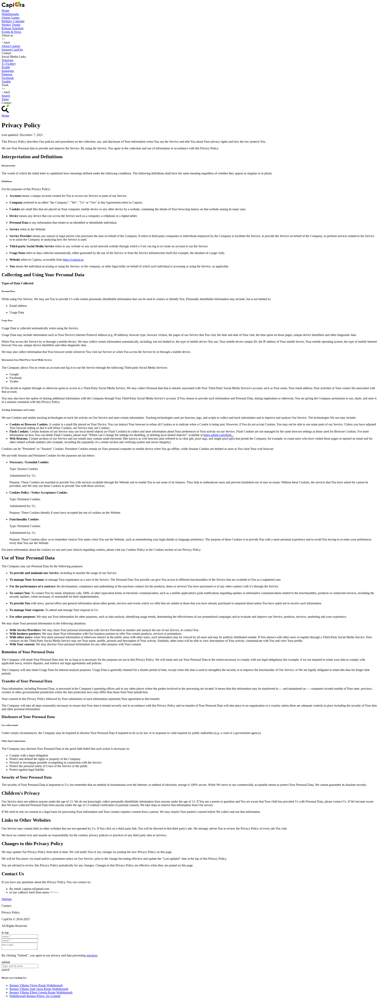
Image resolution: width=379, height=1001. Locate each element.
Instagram (8, 71)
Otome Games (11, 17)
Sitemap (7, 899)
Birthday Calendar (13, 21)
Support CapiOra (12, 49)
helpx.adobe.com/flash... (218, 435)
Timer (5, 99)
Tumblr (6, 81)
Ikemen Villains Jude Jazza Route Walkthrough (38, 989)
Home (5, 10)
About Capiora (11, 46)
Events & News (11, 31)
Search (6, 95)
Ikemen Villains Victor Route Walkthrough (36, 985)
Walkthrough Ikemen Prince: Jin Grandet (34, 996)
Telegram (7, 60)
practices (91, 955)
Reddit (6, 67)
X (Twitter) (9, 63)
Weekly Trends (11, 24)
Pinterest (7, 74)
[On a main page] (13, 7)
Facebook (8, 78)
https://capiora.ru (73, 259)
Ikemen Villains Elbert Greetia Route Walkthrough (40, 992)
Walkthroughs (10, 14)
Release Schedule (12, 28)
